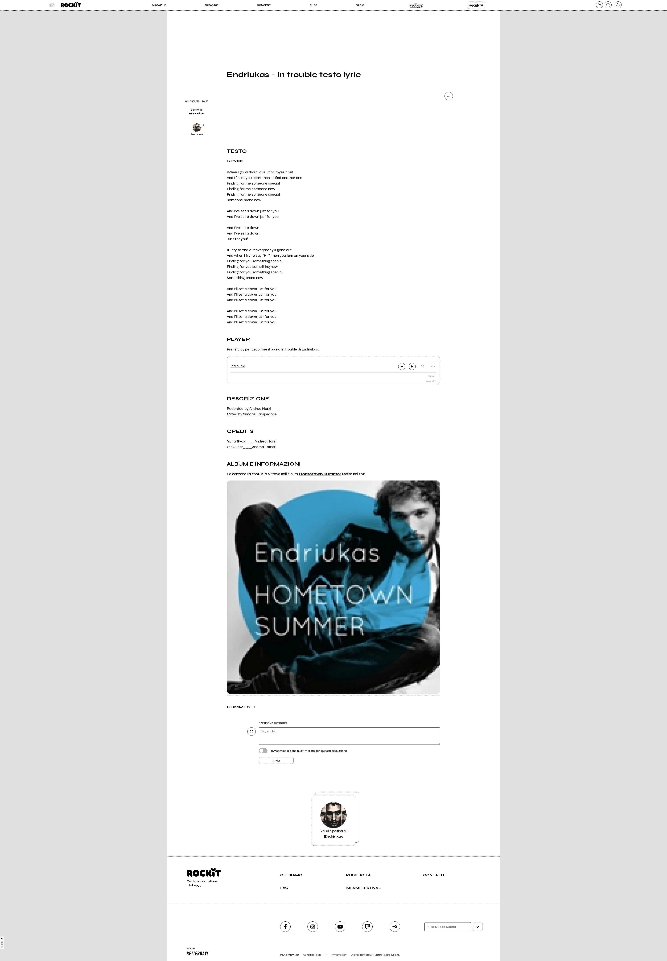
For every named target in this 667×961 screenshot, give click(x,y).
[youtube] (340, 926)
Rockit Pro (476, 5)
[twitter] (448, 131)
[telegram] (395, 926)
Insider (416, 5)
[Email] (448, 108)
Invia (276, 760)
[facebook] (448, 143)
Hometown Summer (320, 474)
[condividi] (448, 96)
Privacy (2, 944)
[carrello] (599, 4)
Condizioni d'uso (312, 954)
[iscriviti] (478, 927)
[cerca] (608, 4)
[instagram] (312, 926)
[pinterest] (448, 167)
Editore (189, 950)
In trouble (237, 366)
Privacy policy (339, 954)
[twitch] (367, 926)
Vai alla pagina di (333, 834)
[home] (71, 5)
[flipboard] (448, 120)
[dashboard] (618, 4)
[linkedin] (448, 155)
